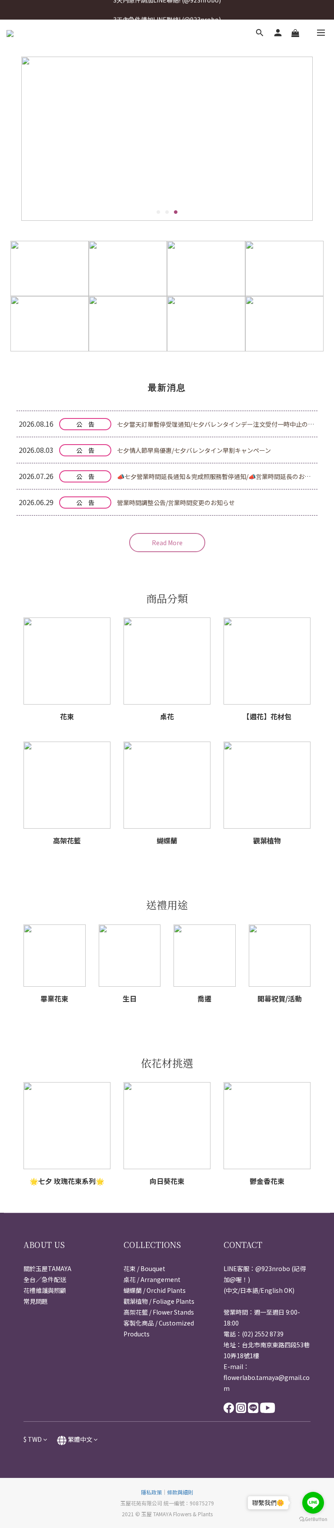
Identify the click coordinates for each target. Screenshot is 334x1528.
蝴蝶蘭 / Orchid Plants (155, 1290)
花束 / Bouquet (144, 1268)
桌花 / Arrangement (152, 1279)
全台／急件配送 (44, 1279)
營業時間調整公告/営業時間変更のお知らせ (176, 502)
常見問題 (35, 1301)
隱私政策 (151, 1492)
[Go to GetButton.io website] (313, 1519)
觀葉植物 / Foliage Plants (159, 1301)
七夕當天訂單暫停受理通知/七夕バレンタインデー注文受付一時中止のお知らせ (224, 424)
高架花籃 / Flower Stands (159, 1312)
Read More (167, 542)
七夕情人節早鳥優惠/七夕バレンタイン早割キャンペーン (194, 450)
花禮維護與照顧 (44, 1290)
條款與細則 (180, 1492)
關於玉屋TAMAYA (47, 1268)
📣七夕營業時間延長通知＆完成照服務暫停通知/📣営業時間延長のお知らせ (220, 476)
